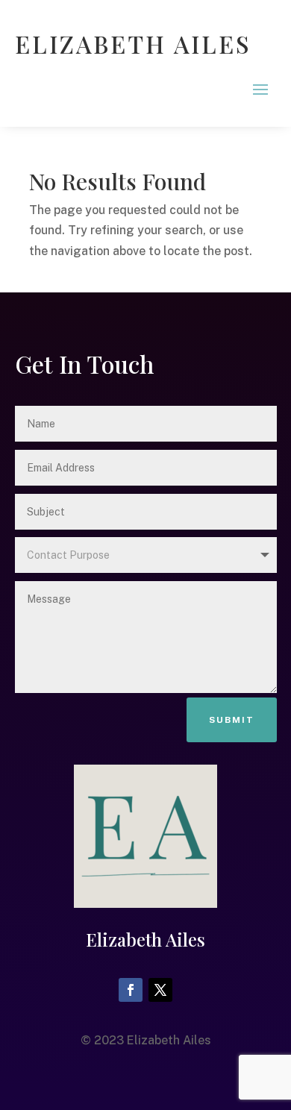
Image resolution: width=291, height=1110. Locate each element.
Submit (231, 720)
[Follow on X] (160, 990)
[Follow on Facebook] (131, 990)
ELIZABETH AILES (133, 44)
